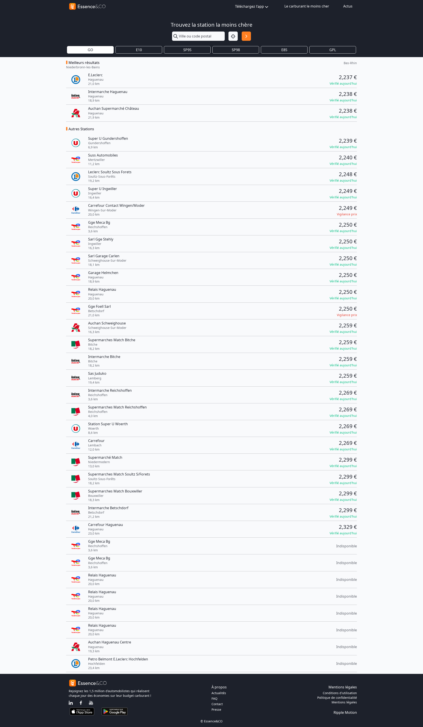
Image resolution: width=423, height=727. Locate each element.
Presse (216, 709)
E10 (139, 49)
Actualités (219, 693)
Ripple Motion (345, 712)
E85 (284, 49)
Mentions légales (344, 702)
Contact (217, 704)
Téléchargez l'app (249, 6)
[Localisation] (233, 36)
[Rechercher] (246, 36)
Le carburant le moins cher (306, 6)
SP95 (187, 49)
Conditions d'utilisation (340, 693)
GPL (332, 49)
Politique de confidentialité (337, 697)
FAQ (214, 698)
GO (90, 49)
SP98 (236, 49)
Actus (347, 6)
